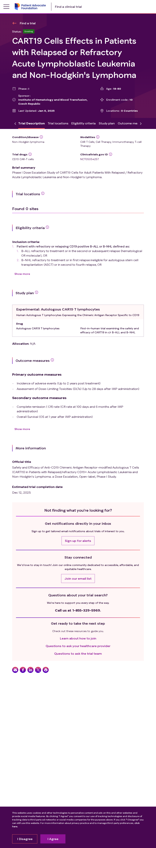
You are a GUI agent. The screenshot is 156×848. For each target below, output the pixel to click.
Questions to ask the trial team (78, 653)
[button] (78, 540)
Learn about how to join (78, 638)
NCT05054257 (89, 159)
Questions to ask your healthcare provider (78, 646)
